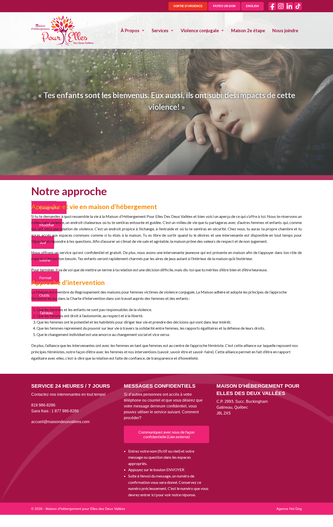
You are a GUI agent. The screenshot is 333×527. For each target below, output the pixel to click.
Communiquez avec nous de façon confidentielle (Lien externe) (166, 434)
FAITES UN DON (224, 6)
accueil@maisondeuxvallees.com (60, 422)
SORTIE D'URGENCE (188, 6)
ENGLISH (252, 6)
